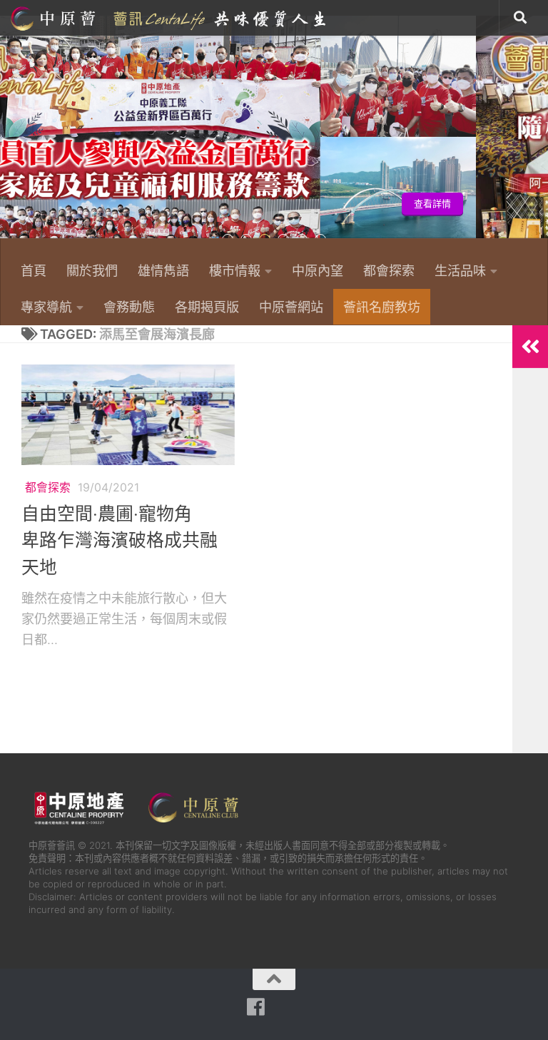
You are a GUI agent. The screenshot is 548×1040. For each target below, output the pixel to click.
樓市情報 (234, 270)
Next (539, 135)
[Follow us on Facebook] (256, 1007)
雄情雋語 (163, 270)
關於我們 (92, 270)
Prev (9, 135)
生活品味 (460, 270)
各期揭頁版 (207, 307)
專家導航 (46, 307)
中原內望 (317, 270)
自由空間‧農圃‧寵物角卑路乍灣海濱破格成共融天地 (119, 540)
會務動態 (129, 307)
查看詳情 (58, 203)
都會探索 (389, 270)
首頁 (33, 270)
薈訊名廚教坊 (381, 307)
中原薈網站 (170, 18)
